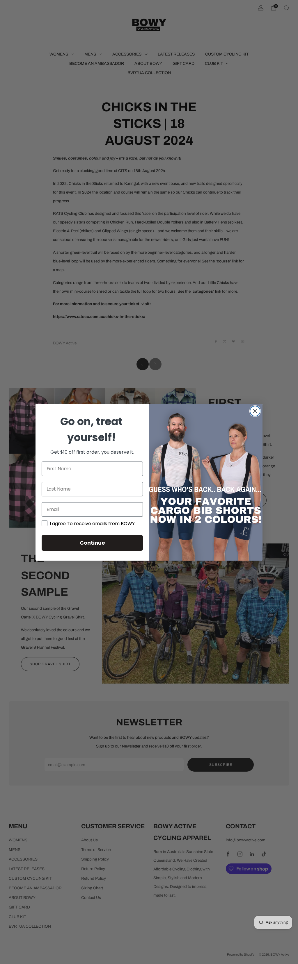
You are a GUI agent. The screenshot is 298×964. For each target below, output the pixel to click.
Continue (92, 542)
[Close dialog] (255, 411)
